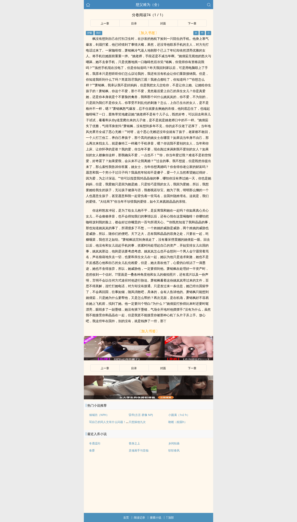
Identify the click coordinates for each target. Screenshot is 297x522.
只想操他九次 (137, 422)
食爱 (92, 450)
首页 (126, 517)
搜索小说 (155, 517)
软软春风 (174, 450)
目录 (134, 23)
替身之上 (134, 443)
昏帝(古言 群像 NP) (141, 415)
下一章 (192, 23)
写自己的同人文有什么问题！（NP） (112, 422)
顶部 (171, 517)
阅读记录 (139, 517)
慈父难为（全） (148, 4)
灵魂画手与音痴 (138, 450)
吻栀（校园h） (177, 422)
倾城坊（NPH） (99, 415)
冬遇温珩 (94, 443)
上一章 (105, 23)
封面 (163, 23)
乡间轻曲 (174, 443)
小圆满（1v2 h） (179, 415)
